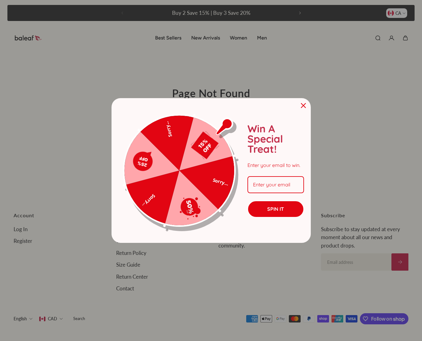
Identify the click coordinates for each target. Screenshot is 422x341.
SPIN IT (275, 209)
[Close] (303, 105)
